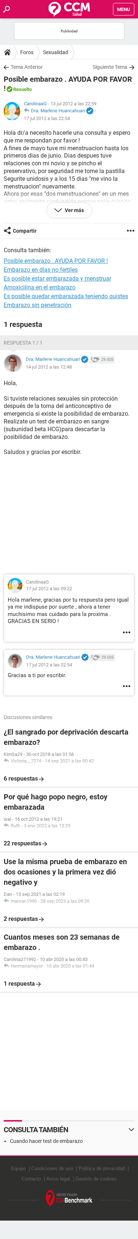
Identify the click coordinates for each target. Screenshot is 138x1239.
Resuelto (22, 89)
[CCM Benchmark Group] (69, 1199)
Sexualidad (55, 52)
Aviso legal (58, 1179)
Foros (26, 52)
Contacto (31, 1179)
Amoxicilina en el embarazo (39, 287)
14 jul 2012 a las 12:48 (49, 367)
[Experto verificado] (89, 111)
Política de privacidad (102, 1168)
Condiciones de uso (52, 1168)
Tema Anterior (27, 67)
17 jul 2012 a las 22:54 (47, 118)
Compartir (24, 231)
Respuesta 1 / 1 (23, 343)
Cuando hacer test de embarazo (46, 1141)
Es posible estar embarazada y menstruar (57, 278)
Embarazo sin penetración (37, 305)
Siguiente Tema (110, 67)
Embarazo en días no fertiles (41, 269)
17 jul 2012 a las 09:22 (49, 588)
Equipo (18, 1168)
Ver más (74, 210)
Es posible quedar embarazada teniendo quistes (66, 296)
